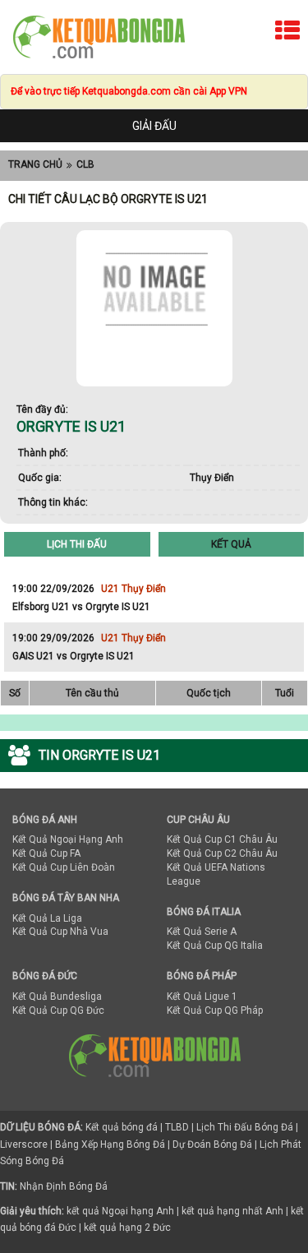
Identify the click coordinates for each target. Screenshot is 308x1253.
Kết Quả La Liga (47, 918)
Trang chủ (35, 164)
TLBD (177, 1127)
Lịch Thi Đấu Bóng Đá (244, 1127)
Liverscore (24, 1144)
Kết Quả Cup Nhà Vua (60, 931)
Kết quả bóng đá (121, 1127)
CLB (85, 164)
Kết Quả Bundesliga (57, 996)
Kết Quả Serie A (202, 931)
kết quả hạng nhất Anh (232, 1211)
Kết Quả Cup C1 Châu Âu (222, 839)
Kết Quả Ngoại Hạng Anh (67, 839)
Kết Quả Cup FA (46, 853)
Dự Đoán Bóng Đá (212, 1144)
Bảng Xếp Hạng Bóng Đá (110, 1144)
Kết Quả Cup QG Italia (215, 945)
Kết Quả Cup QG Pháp (215, 1010)
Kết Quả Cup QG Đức (58, 1010)
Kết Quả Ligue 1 (202, 996)
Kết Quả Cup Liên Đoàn (63, 867)
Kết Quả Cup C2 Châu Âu (222, 853)
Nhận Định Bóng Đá (64, 1186)
